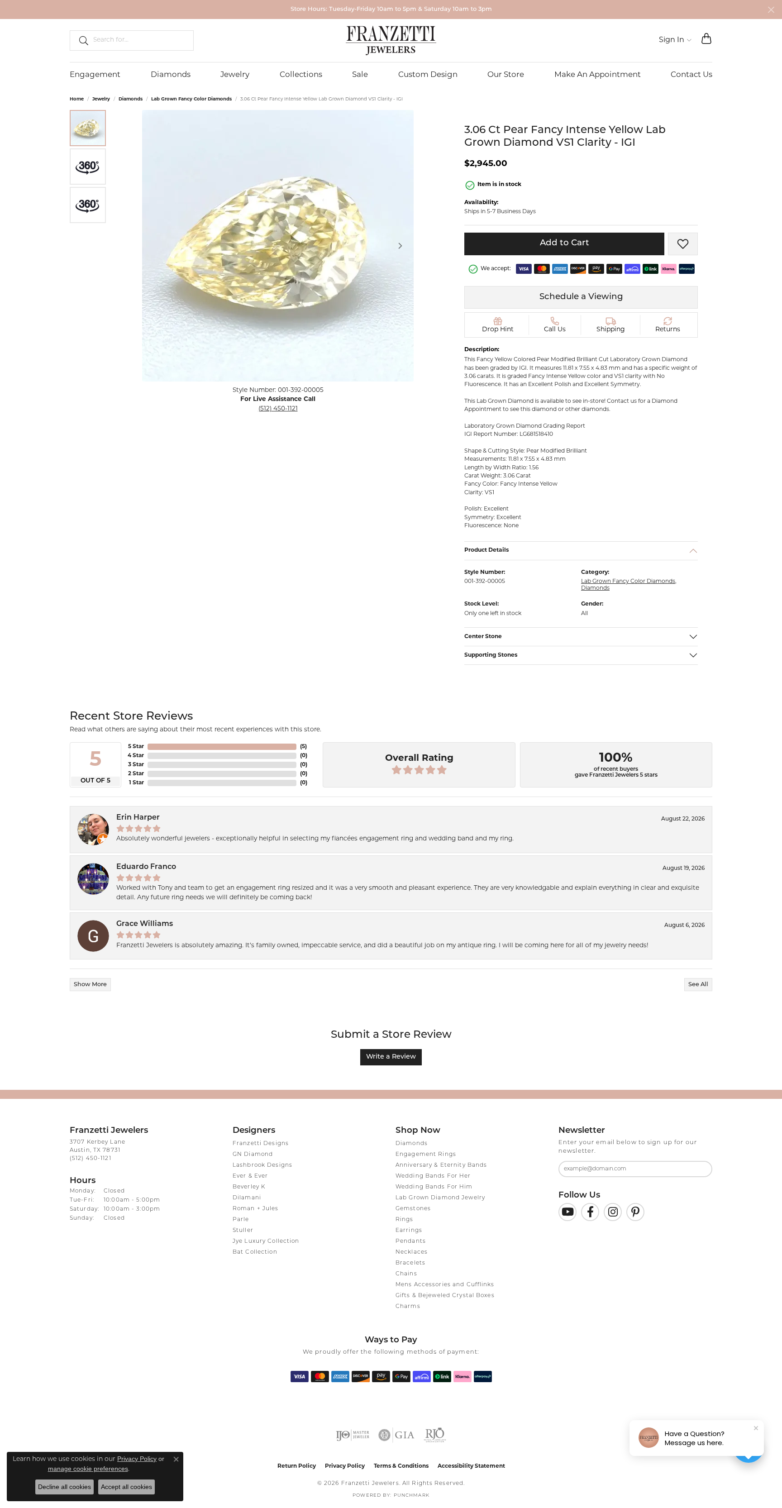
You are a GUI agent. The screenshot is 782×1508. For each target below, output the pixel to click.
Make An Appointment (597, 75)
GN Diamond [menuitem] (253, 1154)
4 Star (136, 756)
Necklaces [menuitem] (412, 1252)
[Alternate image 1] (88, 128)
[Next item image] (400, 246)
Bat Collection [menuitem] (255, 1252)
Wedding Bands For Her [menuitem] (433, 1176)
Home (77, 99)
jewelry (101, 99)
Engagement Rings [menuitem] (426, 1154)
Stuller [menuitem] (243, 1230)
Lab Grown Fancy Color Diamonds (191, 99)
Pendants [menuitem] (411, 1241)
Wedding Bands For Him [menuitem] (434, 1187)
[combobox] (139, 40)
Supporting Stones (491, 655)
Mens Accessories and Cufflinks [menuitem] (445, 1285)
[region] (278, 246)
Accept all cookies (126, 1486)
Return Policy (296, 1466)
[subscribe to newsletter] (699, 1169)
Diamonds (171, 75)
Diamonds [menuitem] (412, 1143)
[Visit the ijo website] (353, 1435)
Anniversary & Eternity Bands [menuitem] (441, 1165)
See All (698, 985)
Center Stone (483, 636)
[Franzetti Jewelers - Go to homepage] (391, 40)
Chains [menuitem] (406, 1274)
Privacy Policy (345, 1466)
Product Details (486, 550)
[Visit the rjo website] (435, 1435)
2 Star (136, 774)
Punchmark (411, 1495)
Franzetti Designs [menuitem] (261, 1143)
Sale (360, 75)
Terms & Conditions (401, 1466)
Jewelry (234, 75)
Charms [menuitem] (408, 1306)
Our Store (505, 75)
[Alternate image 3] (88, 205)
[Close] (771, 9)
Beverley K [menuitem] (249, 1187)
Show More (90, 985)
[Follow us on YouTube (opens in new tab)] (567, 1212)
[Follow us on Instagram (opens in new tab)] (613, 1212)
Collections (301, 75)
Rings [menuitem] (405, 1219)
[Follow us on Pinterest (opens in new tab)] (635, 1212)
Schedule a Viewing (581, 297)
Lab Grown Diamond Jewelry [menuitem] (440, 1198)
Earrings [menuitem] (409, 1230)
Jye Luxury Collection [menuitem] (266, 1241)
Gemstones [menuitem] (413, 1209)
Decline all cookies (64, 1486)
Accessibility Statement (471, 1466)
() (303, 746)
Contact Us (691, 75)
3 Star (136, 765)
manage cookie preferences (88, 1468)
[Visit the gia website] (396, 1435)
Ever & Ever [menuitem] (250, 1176)
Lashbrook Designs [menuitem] (262, 1165)
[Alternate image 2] (88, 166)
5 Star (136, 746)
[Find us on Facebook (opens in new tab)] (590, 1212)
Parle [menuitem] (241, 1219)
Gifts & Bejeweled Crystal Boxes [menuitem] (445, 1295)
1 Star (136, 783)
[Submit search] (80, 40)
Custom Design (428, 75)
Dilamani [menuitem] (247, 1198)
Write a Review (391, 1057)
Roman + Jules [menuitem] (256, 1209)
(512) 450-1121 (278, 409)
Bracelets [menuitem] (410, 1263)
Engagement (95, 75)
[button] (675, 40)
